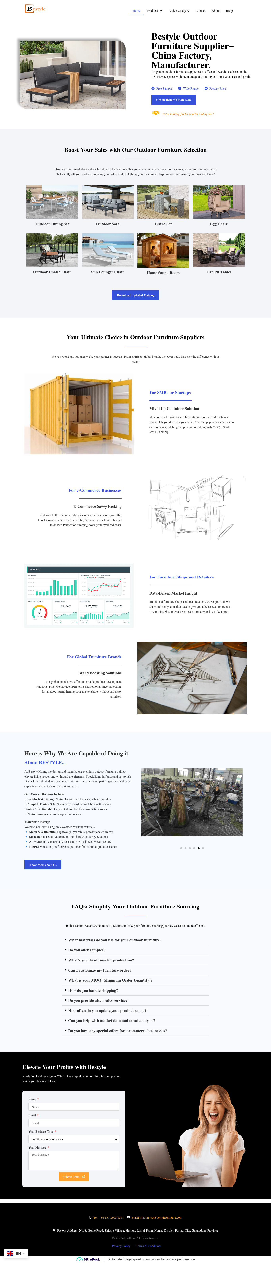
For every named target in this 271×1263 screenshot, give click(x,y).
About (216, 11)
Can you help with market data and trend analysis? (111, 1020)
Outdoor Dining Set (52, 224)
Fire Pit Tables (219, 272)
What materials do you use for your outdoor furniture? (115, 940)
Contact (200, 11)
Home (136, 11)
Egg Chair (219, 224)
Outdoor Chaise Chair (52, 272)
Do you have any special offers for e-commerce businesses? (117, 1031)
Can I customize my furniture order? (99, 970)
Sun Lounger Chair (107, 272)
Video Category (179, 11)
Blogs (229, 11)
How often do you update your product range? (107, 1010)
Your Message (37, 1147)
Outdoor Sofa (107, 224)
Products (152, 11)
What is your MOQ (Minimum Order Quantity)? (110, 980)
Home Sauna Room (163, 273)
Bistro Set (163, 224)
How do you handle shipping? (93, 990)
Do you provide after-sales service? (98, 1000)
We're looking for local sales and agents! (188, 114)
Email (32, 1115)
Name (32, 1099)
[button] (181, 848)
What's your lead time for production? (101, 960)
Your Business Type (41, 1131)
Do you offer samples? (87, 950)
